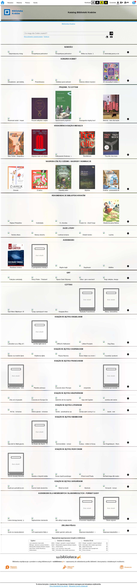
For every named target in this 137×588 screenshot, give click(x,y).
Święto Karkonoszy (87, 546)
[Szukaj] (111, 33)
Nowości (10, 3)
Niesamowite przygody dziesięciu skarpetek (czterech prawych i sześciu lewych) (48, 546)
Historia (19, 3)
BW (97, 2)
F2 (127, 2)
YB (102, 2)
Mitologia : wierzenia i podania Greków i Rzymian (41, 545)
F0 (118, 2)
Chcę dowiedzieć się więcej (59, 586)
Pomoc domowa (86, 550)
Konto (35, 3)
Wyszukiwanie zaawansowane (33, 36)
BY (106, 2)
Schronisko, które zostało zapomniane (65, 550)
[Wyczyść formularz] (107, 37)
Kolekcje (46, 36)
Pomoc (27, 3)
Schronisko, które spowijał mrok (90, 548)
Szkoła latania (32, 550)
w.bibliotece (58, 561)
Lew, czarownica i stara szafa (36, 543)
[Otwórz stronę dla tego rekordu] (16, 52)
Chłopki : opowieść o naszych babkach (65, 543)
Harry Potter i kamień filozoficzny (37, 548)
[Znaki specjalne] (111, 37)
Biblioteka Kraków (68, 24)
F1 (122, 2)
